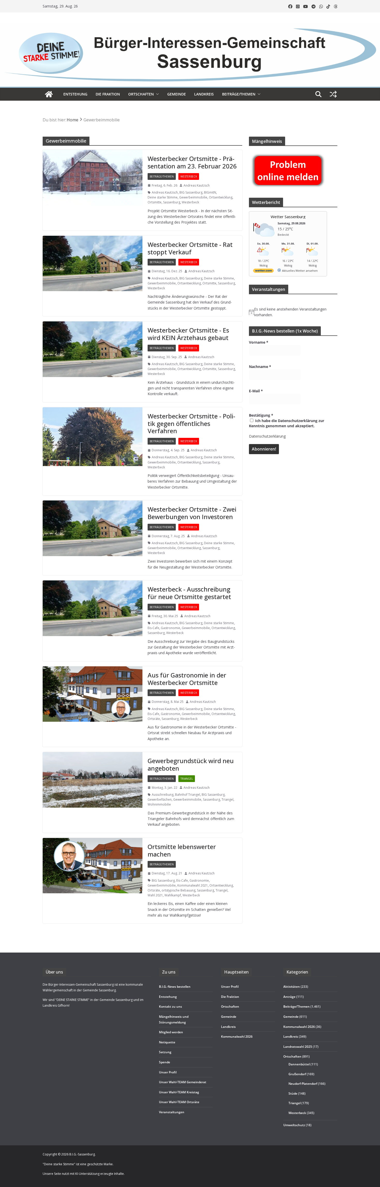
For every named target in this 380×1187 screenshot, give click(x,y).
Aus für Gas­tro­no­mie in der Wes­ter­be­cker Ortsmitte (187, 679)
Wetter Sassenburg (288, 216)
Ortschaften (292, 1057)
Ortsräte (154, 719)
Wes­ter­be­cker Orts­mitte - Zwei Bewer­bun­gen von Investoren (192, 513)
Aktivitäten (291, 987)
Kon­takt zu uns (170, 1007)
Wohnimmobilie (159, 804)
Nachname (260, 366)
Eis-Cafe (153, 628)
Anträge (289, 996)
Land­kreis (204, 94)
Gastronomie (170, 628)
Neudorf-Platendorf (302, 1084)
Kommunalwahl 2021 (192, 885)
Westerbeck (188, 176)
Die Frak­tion (108, 94)
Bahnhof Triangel (187, 794)
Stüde (292, 1093)
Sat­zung (165, 1052)
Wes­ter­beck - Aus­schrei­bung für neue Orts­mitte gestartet (189, 593)
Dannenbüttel (299, 1064)
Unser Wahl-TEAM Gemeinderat (182, 1082)
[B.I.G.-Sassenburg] (190, 25)
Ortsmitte (155, 202)
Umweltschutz (294, 1125)
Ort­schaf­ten (141, 94)
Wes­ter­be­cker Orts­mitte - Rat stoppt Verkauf (190, 248)
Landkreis (290, 1037)
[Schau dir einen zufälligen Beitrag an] (333, 94)
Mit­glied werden (171, 1032)
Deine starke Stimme (163, 197)
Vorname (258, 342)
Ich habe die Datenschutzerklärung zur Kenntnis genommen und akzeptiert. (286, 423)
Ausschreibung (162, 794)
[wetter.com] (263, 272)
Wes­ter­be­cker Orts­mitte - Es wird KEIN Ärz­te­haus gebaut (188, 334)
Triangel (186, 778)
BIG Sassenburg (190, 192)
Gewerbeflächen (160, 799)
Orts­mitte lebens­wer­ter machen (182, 850)
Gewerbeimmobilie (193, 197)
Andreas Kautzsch (197, 185)
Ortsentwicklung (220, 197)
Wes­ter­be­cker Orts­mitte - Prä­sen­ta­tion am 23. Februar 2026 (192, 162)
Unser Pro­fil (168, 1072)
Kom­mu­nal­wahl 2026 (237, 1037)
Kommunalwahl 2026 (299, 1026)
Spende (164, 1062)
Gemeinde (176, 94)
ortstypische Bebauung (178, 890)
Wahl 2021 (155, 895)
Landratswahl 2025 (297, 1046)
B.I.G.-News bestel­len (175, 987)
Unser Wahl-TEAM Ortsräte (179, 1102)
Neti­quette (167, 1042)
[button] (156, 94)
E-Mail (256, 390)
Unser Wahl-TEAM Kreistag (179, 1092)
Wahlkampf (172, 895)
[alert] (293, 312)
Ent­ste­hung (75, 94)
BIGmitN (210, 192)
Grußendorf (297, 1074)
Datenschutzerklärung (267, 436)
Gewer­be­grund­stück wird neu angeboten (191, 764)
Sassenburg (171, 202)
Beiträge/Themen (238, 94)
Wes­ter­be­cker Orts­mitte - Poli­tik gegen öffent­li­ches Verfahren (191, 423)
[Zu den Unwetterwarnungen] (265, 240)
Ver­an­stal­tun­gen (171, 1112)
